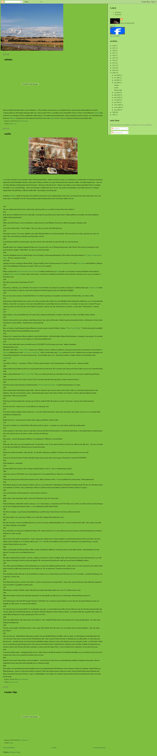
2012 (114, 65)
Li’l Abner (88, 255)
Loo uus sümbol (115, 36)
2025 (114, 48)
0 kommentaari (24, 121)
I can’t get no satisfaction (31, 352)
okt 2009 (117, 80)
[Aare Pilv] (117, 34)
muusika (11, 123)
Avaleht (54, 748)
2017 (114, 53)
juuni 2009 (117, 97)
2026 (114, 46)
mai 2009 (117, 100)
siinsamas (118, 12)
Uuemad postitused (9, 748)
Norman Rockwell (33, 271)
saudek (7, 133)
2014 (114, 60)
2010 (114, 70)
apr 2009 (117, 102)
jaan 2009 (117, 110)
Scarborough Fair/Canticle (47, 385)
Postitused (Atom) (15, 752)
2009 (114, 73)
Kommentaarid (118, 132)
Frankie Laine (94, 288)
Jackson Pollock (22, 271)
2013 (114, 63)
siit (60, 118)
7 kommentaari (24, 740)
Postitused (116, 129)
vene (15, 123)
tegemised (118, 14)
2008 (114, 112)
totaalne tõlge (10, 692)
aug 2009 (117, 92)
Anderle (40, 541)
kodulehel (12, 196)
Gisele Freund (81, 263)
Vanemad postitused (99, 748)
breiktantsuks (7, 358)
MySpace (13, 118)
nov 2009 (117, 78)
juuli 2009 (117, 95)
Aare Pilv (112, 26)
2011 (114, 68)
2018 (114, 50)
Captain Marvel (96, 255)
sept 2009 (117, 83)
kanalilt (52, 118)
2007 (114, 115)
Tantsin (60, 352)
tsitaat (16, 682)
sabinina (8, 59)
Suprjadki (97, 113)
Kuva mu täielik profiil (127, 23)
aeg (10, 682)
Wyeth (58, 271)
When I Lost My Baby (73, 328)
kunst (12, 682)
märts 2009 (117, 105)
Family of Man (23, 350)
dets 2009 (117, 75)
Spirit (4, 258)
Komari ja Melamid (15, 274)
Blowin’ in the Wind (27, 374)
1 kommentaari (24, 679)
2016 (114, 55)
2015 (114, 58)
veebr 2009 (117, 107)
